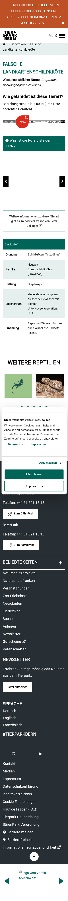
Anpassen (32, 486)
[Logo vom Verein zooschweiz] (34, 880)
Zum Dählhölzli (23, 513)
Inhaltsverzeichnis (17, 794)
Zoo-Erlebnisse (15, 596)
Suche (8, 619)
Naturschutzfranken (19, 580)
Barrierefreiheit (19, 840)
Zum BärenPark (23, 545)
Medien (9, 771)
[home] (4, 44)
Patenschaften (14, 649)
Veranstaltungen (16, 588)
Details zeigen (48, 462)
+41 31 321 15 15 (30, 502)
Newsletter (11, 634)
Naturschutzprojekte (19, 573)
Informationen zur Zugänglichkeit (32, 848)
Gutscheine (14, 642)
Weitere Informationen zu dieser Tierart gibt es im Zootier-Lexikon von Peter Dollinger (34, 223)
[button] (6, 181)
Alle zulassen (34, 474)
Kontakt (9, 763)
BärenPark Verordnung (21, 824)
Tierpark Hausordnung (21, 817)
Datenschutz (16, 444)
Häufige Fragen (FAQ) (20, 809)
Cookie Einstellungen (19, 801)
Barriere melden (20, 832)
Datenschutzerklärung (20, 786)
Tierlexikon (18, 44)
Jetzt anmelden (17, 687)
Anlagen (9, 626)
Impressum (12, 779)
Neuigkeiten (12, 603)
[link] (57, 36)
